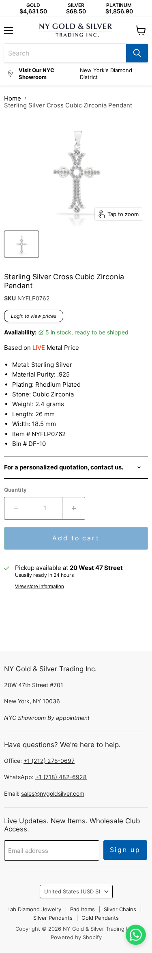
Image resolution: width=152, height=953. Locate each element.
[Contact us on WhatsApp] (136, 935)
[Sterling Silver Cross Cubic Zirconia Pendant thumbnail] (21, 244)
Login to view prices (33, 316)
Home (12, 98)
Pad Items (82, 909)
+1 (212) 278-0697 (49, 760)
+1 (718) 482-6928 (61, 776)
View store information (39, 586)
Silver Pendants (53, 917)
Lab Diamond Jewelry (34, 909)
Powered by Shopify (76, 937)
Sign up (125, 850)
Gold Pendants (100, 917)
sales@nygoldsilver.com (52, 793)
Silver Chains (120, 909)
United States (72, 891)
